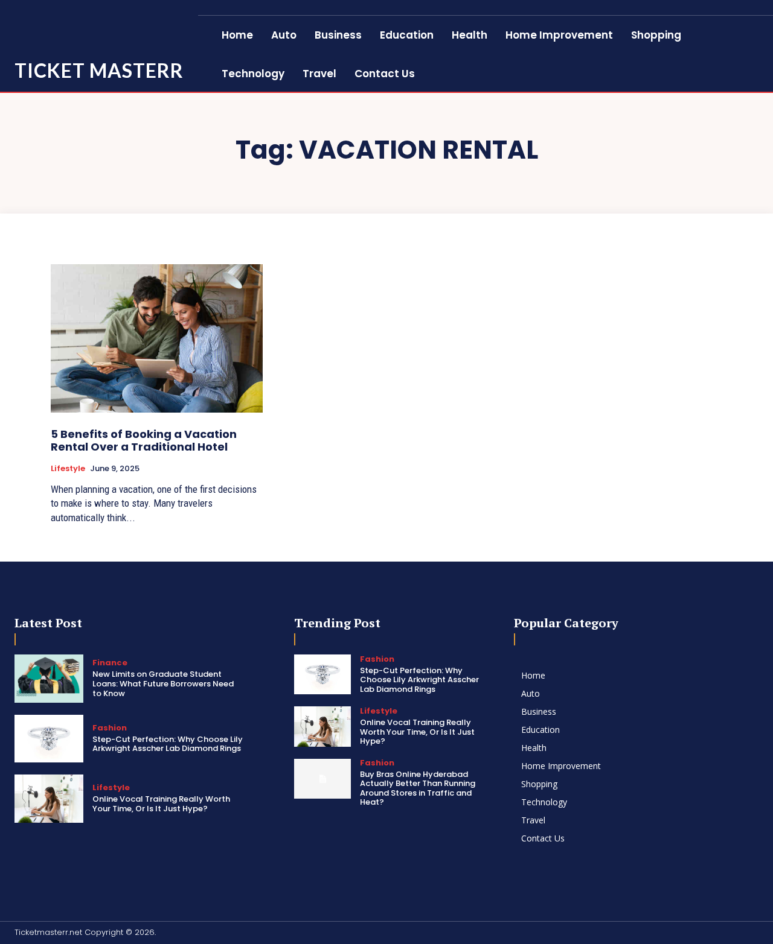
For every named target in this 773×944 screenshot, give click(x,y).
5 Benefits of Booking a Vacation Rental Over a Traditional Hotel (144, 440)
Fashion (109, 728)
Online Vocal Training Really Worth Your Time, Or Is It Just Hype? (161, 803)
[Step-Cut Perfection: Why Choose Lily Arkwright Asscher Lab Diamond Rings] (48, 739)
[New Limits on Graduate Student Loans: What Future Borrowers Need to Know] (48, 678)
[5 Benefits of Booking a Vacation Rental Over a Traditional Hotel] (157, 338)
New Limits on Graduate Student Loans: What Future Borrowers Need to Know (163, 683)
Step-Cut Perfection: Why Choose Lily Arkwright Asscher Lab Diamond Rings (167, 744)
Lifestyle (68, 469)
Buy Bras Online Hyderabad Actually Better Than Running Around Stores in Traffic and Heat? (417, 788)
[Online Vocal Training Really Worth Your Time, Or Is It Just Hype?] (48, 799)
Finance (109, 663)
